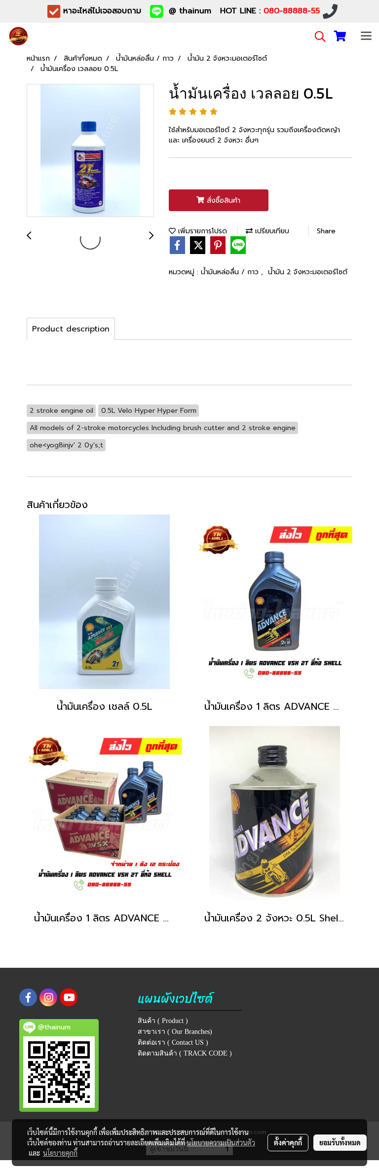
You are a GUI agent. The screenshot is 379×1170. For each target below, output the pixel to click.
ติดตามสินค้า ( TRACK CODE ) (185, 1053)
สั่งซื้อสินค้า (222, 200)
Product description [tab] (71, 329)
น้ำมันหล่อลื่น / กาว (231, 272)
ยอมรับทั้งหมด (340, 1142)
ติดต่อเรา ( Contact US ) (173, 1042)
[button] (317, 36)
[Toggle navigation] (366, 36)
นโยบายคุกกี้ (60, 1152)
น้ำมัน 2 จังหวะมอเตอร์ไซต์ (307, 272)
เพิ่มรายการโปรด (201, 231)
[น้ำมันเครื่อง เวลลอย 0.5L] (90, 151)
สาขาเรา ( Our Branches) (175, 1031)
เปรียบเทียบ (271, 231)
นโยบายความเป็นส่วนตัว (221, 1142)
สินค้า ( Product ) (163, 1020)
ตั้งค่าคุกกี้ (288, 1142)
